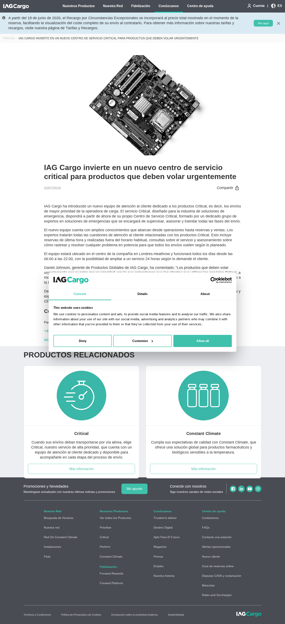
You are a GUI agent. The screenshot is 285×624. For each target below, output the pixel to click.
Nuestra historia (164, 575)
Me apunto (134, 489)
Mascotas (208, 585)
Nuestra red (51, 527)
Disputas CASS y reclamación (221, 575)
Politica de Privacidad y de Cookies (81, 614)
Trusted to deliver (165, 518)
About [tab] (205, 294)
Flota (47, 556)
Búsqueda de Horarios (58, 518)
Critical (104, 537)
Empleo (159, 566)
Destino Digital (163, 527)
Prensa (9, 38)
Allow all (202, 341)
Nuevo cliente (211, 556)
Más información (81, 469)
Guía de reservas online (218, 566)
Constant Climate (111, 556)
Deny (82, 341)
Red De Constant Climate (60, 537)
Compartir (225, 188)
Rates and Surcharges (217, 595)
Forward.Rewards (111, 573)
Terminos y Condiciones (37, 614)
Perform (105, 546)
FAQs (205, 527)
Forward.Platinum (111, 583)
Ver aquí (263, 23)
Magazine (160, 546)
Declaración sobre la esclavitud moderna (134, 614)
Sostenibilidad (176, 614)
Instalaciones (52, 546)
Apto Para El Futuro (167, 537)
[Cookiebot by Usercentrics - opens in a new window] (213, 280)
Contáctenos (210, 518)
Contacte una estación (217, 537)
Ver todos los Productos (115, 518)
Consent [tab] (80, 294)
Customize (140, 341)
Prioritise (105, 527)
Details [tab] (142, 294)
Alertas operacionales (216, 546)
